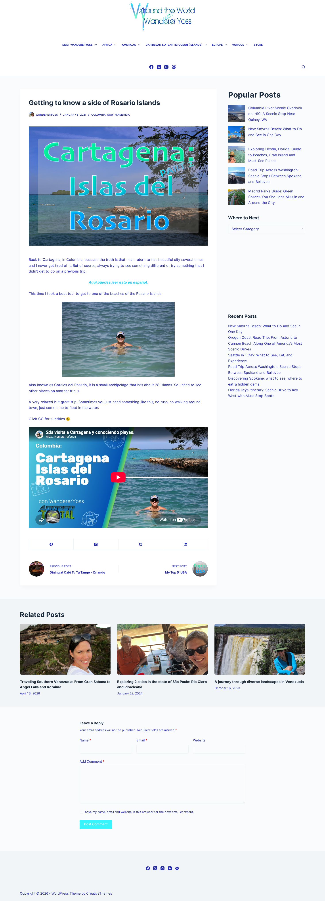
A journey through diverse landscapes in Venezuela (259, 681)
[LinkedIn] (185, 544)
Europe (217, 44)
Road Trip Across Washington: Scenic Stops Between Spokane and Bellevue (274, 176)
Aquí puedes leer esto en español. (118, 282)
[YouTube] (170, 868)
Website (199, 740)
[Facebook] (151, 67)
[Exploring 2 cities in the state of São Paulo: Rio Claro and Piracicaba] (162, 649)
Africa (107, 44)
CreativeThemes (99, 893)
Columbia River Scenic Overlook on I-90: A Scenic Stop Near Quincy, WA (275, 114)
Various (238, 44)
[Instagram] (166, 67)
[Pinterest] (141, 544)
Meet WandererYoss (77, 44)
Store (258, 44)
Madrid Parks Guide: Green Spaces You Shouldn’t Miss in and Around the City (276, 197)
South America (118, 114)
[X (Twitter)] (159, 67)
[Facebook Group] (174, 67)
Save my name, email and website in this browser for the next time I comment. (139, 812)
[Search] (303, 67)
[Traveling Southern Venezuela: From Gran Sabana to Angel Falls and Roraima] (65, 649)
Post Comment (96, 824)
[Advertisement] (266, 273)
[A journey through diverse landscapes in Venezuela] (259, 649)
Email (141, 740)
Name (85, 740)
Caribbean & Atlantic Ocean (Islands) (174, 44)
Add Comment (92, 761)
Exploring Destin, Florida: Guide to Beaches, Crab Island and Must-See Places (274, 155)
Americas (129, 44)
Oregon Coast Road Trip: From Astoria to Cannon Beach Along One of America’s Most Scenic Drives (265, 343)
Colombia (98, 114)
